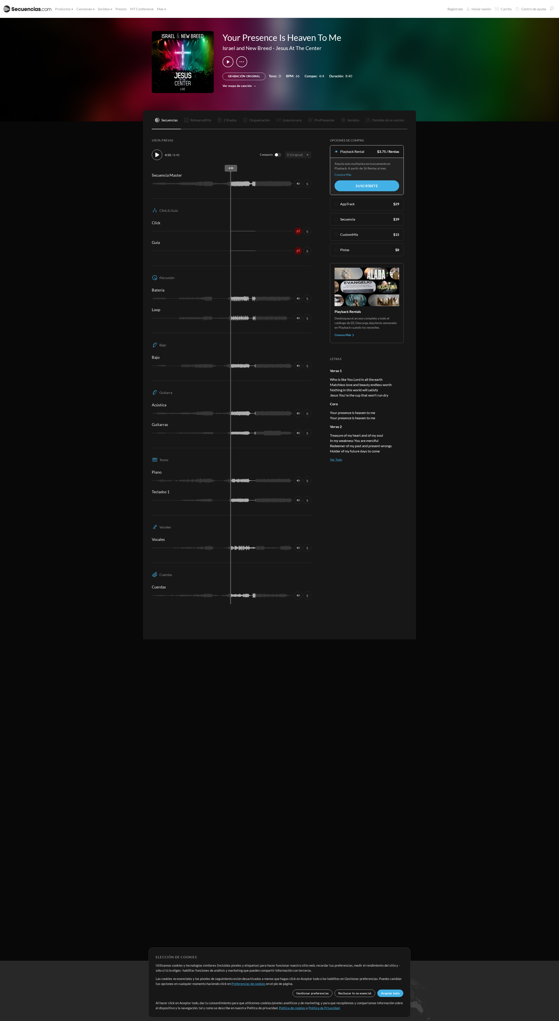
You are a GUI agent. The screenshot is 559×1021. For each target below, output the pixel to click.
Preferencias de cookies (248, 984)
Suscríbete (367, 186)
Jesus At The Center (299, 48)
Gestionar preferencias (312, 993)
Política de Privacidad (324, 1008)
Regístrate (455, 9)
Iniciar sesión (481, 9)
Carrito (506, 9)
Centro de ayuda (533, 9)
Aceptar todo (390, 993)
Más (160, 9)
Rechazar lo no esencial (354, 993)
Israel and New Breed (247, 48)
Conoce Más (343, 174)
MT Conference (142, 9)
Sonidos (104, 9)
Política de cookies (292, 1008)
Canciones (84, 9)
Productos (63, 9)
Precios (121, 9)
